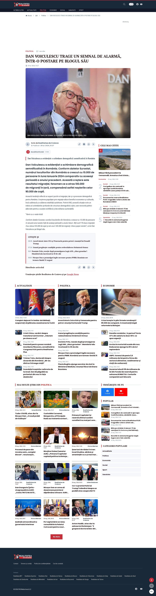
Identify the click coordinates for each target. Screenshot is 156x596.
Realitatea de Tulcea (97, 579)
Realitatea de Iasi (52, 579)
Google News (73, 274)
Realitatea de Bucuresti (67, 579)
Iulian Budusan (92, 482)
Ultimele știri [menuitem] (18, 10)
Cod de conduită (58, 563)
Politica (43, 15)
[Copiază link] (79, 144)
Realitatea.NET (17, 576)
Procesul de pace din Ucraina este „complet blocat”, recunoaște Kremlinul (25, 453)
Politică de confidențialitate (42, 563)
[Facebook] (137, 4)
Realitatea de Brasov (71, 576)
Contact (15, 563)
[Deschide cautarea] (124, 4)
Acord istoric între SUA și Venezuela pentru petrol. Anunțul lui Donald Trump (61, 242)
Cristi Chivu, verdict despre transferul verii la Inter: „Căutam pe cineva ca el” (38, 336)
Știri (36, 15)
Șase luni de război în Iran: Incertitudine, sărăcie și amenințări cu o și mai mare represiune (84, 453)
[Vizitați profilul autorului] (28, 144)
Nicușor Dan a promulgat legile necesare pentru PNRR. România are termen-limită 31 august (60, 258)
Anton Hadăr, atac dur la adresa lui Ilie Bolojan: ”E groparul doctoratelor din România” (84, 527)
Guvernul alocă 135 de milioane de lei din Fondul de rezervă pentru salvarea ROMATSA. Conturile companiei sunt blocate (124, 373)
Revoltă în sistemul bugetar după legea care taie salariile (115, 221)
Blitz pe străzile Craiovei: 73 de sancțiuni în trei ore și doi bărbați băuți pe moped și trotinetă (116, 211)
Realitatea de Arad (130, 576)
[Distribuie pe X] (93, 144)
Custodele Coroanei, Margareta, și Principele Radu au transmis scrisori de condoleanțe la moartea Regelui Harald (56, 418)
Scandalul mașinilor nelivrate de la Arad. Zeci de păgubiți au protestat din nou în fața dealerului (38, 373)
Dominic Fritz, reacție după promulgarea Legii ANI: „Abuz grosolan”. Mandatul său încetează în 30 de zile (59, 252)
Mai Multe (56, 537)
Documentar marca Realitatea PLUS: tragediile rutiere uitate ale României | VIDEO (116, 200)
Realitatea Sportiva (30, 576)
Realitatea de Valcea (56, 576)
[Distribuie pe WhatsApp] (89, 144)
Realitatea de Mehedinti (38, 579)
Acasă (30, 15)
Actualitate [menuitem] (32, 10)
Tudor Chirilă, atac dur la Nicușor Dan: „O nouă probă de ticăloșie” (27, 416)
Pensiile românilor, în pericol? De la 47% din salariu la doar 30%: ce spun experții (125, 336)
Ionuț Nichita (36, 410)
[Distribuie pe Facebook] (84, 144)
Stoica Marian (64, 410)
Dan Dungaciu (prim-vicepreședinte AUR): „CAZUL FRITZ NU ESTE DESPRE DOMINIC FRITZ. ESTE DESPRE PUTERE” (27, 492)
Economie (102, 179)
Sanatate (106, 217)
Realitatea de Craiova (48, 143)
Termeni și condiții (26, 563)
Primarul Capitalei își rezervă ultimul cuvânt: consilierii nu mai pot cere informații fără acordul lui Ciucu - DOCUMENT (83, 420)
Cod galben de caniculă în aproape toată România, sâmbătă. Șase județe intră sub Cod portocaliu (116, 189)
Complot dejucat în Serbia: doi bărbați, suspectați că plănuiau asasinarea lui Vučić (35, 321)
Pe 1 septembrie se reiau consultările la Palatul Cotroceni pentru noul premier (54, 526)
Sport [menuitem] (81, 10)
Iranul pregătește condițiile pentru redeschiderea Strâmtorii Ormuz (60, 247)
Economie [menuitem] (53, 10)
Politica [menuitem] (43, 10)
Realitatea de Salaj (102, 576)
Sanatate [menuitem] (72, 10)
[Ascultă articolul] (151, 580)
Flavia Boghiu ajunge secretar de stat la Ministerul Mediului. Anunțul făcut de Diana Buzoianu (77, 366)
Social (105, 184)
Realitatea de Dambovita (20, 579)
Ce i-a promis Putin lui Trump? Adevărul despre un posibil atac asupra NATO (84, 488)
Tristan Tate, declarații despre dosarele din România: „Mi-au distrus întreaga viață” (37, 360)
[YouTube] (141, 4)
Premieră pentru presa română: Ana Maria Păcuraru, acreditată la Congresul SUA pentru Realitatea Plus (38, 348)
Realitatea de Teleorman (87, 576)
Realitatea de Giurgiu (82, 579)
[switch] (131, 4)
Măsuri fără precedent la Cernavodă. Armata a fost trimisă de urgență (114, 175)
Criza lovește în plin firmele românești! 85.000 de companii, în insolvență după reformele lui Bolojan (119, 323)
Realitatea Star (43, 576)
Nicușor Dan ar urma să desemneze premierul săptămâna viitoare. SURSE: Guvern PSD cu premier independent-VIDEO (56, 492)
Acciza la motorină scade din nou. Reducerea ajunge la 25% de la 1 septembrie (124, 347)
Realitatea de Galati (116, 576)
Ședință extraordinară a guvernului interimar (26, 523)
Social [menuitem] (62, 10)
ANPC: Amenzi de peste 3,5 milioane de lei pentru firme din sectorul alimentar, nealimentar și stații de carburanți (125, 359)
